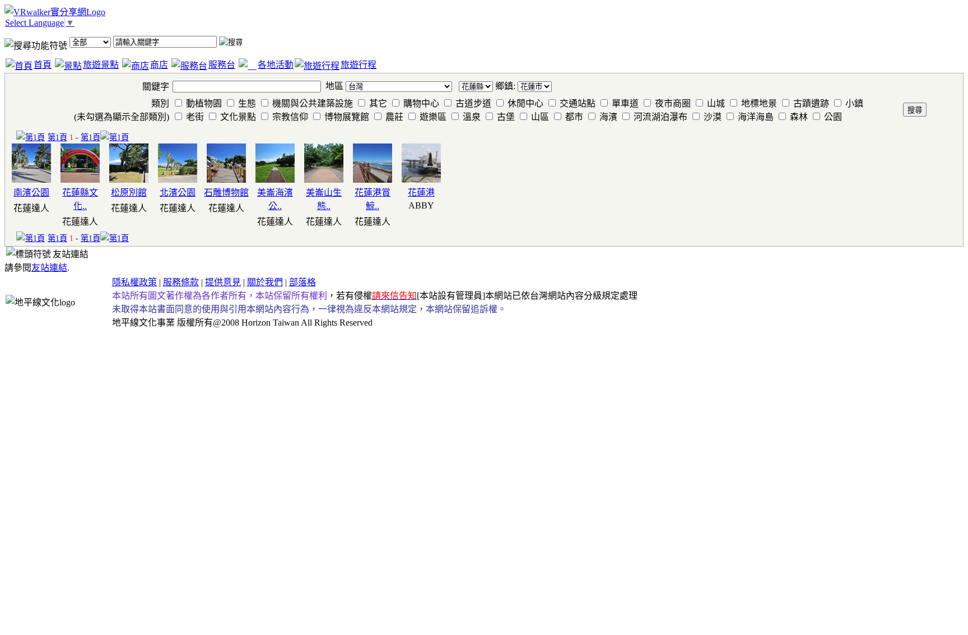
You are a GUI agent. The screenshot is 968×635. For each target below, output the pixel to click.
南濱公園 (31, 192)
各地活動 (276, 64)
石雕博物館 (226, 192)
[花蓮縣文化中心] (80, 179)
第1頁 (57, 137)
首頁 (43, 64)
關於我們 (265, 282)
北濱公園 (178, 192)
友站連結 (49, 267)
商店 (159, 64)
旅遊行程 (358, 64)
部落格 (302, 282)
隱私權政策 (134, 282)
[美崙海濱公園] (275, 179)
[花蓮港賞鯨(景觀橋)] (372, 179)
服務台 (221, 64)
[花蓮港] (421, 179)
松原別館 (129, 192)
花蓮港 (421, 192)
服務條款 (181, 282)
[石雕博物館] (226, 179)
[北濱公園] (177, 179)
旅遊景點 (101, 64)
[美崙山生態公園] (323, 179)
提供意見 (223, 282)
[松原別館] (128, 179)
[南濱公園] (31, 179)
